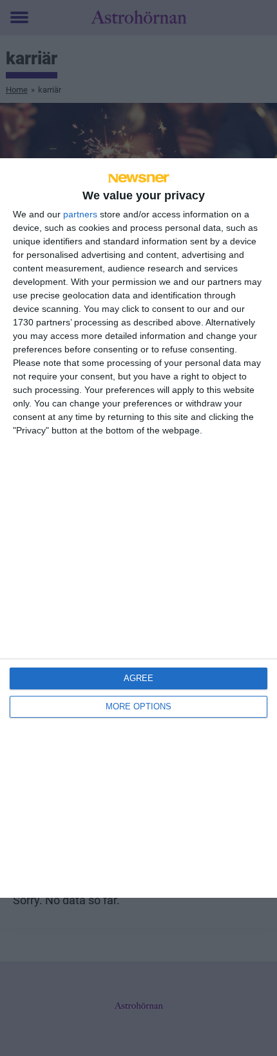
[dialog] (138, 527)
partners (80, 214)
